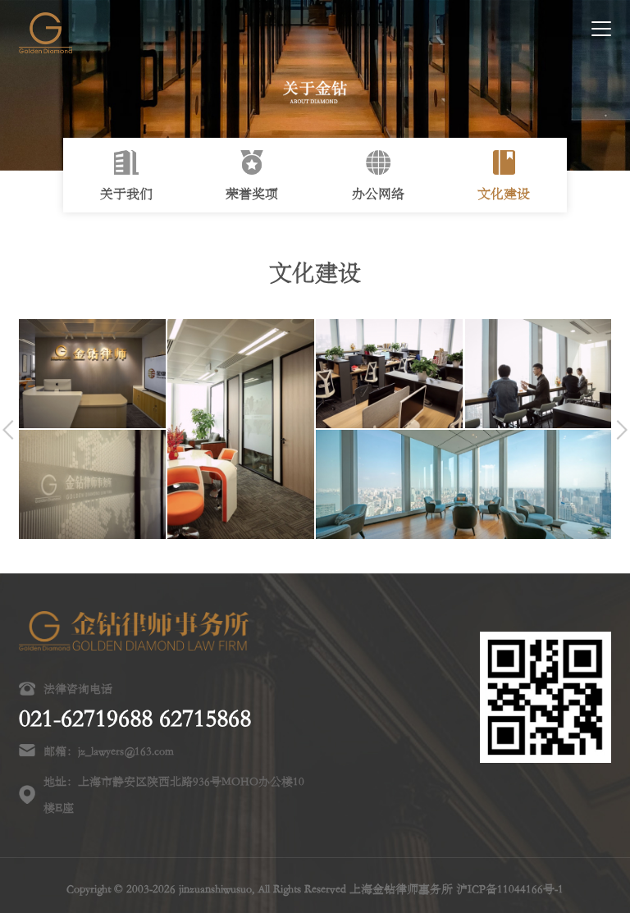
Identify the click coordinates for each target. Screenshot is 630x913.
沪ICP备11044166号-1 (510, 888)
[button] (8, 430)
